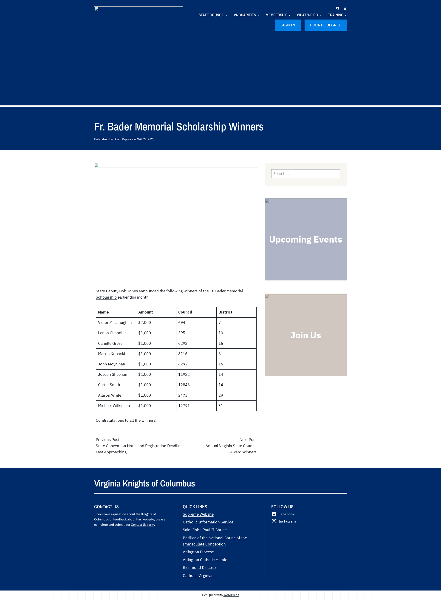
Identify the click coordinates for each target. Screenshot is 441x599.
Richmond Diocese (199, 567)
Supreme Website (198, 514)
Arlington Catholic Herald (205, 559)
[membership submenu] (289, 15)
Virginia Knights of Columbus (144, 483)
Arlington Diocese (198, 551)
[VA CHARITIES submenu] (258, 15)
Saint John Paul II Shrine (205, 529)
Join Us (305, 335)
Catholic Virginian (198, 575)
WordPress (231, 595)
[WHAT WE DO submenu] (320, 15)
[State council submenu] (226, 15)
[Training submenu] (346, 15)
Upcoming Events (305, 239)
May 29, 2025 (145, 139)
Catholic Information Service (208, 522)
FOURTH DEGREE (325, 25)
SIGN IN (287, 25)
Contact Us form (142, 524)
